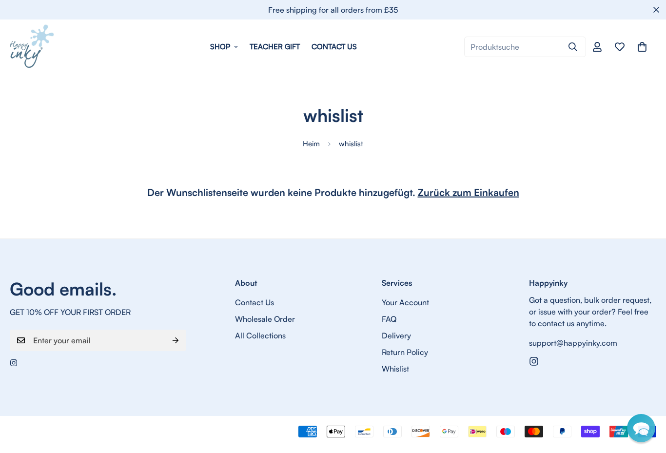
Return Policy (405, 352)
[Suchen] (573, 47)
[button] (641, 428)
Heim (311, 143)
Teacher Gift (275, 46)
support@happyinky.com (573, 343)
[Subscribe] (175, 340)
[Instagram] (14, 363)
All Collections (260, 335)
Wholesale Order (265, 319)
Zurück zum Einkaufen (468, 192)
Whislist (395, 369)
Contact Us (334, 46)
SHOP (220, 46)
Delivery (396, 335)
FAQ (389, 319)
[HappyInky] (32, 47)
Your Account (405, 302)
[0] (642, 47)
